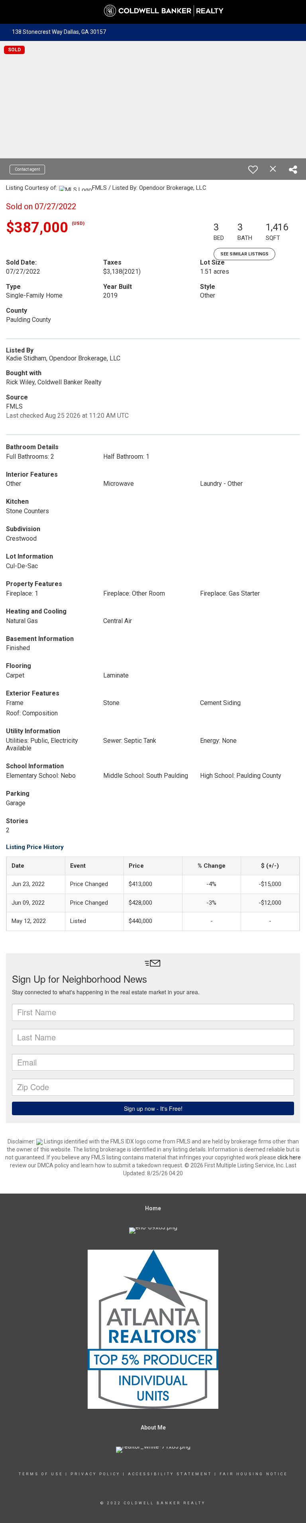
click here (289, 1157)
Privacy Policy (95, 1474)
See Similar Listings (244, 254)
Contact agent (27, 169)
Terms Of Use (41, 1474)
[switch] (253, 169)
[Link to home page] (153, 11)
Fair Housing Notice (254, 1474)
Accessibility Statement (170, 1474)
